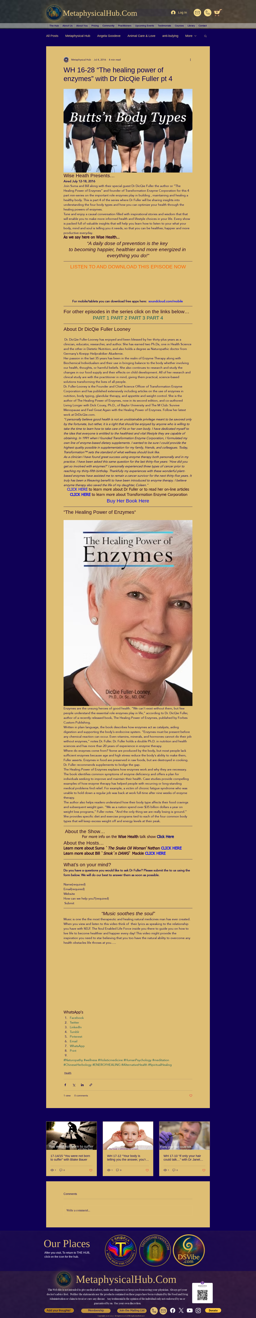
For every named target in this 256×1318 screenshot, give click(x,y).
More (188, 36)
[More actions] (190, 60)
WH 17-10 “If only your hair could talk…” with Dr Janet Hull (182, 1159)
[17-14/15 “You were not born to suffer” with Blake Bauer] (71, 1137)
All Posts (52, 36)
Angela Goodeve (109, 36)
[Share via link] (90, 1086)
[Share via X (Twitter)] (73, 1086)
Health (67, 1074)
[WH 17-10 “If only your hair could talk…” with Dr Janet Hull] (184, 1137)
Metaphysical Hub (77, 36)
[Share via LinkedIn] (82, 1086)
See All (206, 1117)
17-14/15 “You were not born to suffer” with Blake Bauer (70, 1159)
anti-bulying (170, 36)
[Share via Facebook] (65, 1086)
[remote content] (94, 284)
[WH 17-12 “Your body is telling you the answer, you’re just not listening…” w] (128, 1137)
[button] (205, 35)
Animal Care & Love (141, 36)
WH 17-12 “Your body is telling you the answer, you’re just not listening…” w (127, 1159)
